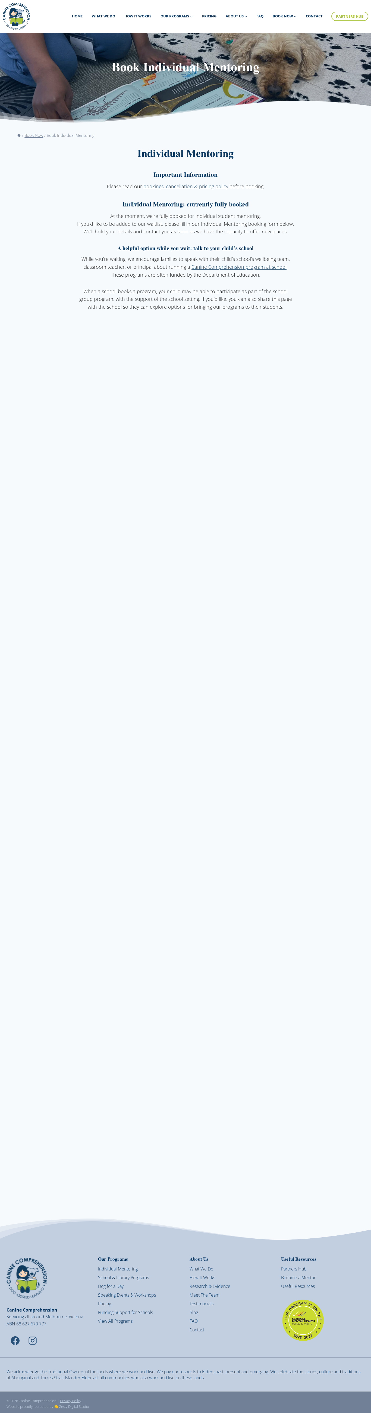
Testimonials (201, 1304)
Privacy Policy (70, 1400)
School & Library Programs (123, 1278)
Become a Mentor (298, 1278)
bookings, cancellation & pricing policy (185, 186)
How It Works (137, 16)
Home (77, 16)
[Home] (19, 135)
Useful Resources (298, 1286)
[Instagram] (32, 1340)
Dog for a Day (111, 1286)
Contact (314, 16)
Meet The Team (204, 1295)
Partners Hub (350, 16)
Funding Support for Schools (125, 1312)
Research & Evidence (210, 1286)
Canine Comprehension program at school (239, 267)
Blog (194, 1312)
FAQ (259, 16)
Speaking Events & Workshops (127, 1295)
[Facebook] (15, 1340)
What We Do (103, 16)
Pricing (209, 16)
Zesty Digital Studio (74, 1406)
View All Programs (115, 1321)
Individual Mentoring (118, 1269)
